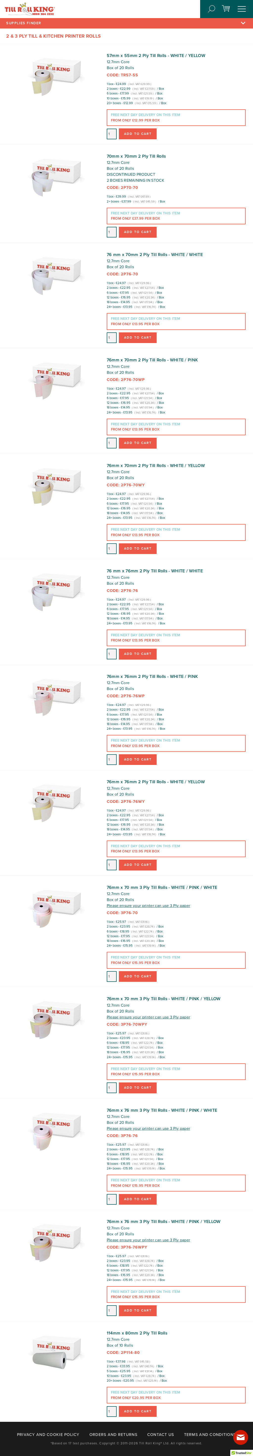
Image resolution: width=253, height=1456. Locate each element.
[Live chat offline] (240, 1437)
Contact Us (160, 1434)
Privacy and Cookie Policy (48, 1434)
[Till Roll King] (29, 9)
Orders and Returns (113, 1434)
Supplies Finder (23, 23)
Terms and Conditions (210, 1434)
